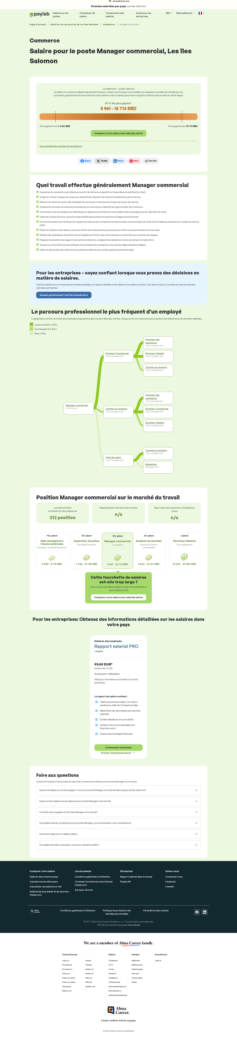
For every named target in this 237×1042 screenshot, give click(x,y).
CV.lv (111, 965)
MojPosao (136, 960)
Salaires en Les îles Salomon (74, 24)
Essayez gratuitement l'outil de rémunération (64, 295)
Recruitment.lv (115, 991)
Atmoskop (66, 986)
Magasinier (151, 464)
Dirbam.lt (112, 973)
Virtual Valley (137, 978)
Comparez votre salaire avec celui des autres (118, 133)
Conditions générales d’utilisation (92, 876)
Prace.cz (66, 973)
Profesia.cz (67, 969)
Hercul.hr (135, 973)
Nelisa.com (67, 991)
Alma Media (134, 925)
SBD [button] (168, 13)
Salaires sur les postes (60, 15)
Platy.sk (88, 982)
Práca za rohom (68, 978)
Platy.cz (88, 978)
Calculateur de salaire (87, 15)
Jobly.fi (158, 960)
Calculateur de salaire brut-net (46, 886)
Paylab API (125, 881)
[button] (201, 13)
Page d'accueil (38, 24)
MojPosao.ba (137, 965)
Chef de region (113, 457)
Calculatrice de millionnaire (44, 881)
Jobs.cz (65, 960)
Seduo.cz (89, 969)
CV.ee (111, 969)
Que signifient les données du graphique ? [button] (61, 146)
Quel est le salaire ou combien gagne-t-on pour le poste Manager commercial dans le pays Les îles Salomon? (92, 790)
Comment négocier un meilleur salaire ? (58, 834)
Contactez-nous (174, 876)
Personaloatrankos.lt (117, 986)
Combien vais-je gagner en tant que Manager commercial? (68, 812)
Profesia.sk (67, 965)
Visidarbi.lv (113, 978)
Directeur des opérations (152, 341)
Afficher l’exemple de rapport (116, 752)
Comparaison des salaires (115, 15)
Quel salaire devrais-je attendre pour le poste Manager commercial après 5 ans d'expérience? (85, 823)
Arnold (88, 960)
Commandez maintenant (118, 747)
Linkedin (169, 886)
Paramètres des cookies (156, 910)
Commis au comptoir (116, 408)
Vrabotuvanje (137, 969)
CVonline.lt (113, 960)
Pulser (134, 982)
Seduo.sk (89, 973)
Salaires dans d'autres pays (44, 876)
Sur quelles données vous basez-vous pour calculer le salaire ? (69, 844)
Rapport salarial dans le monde (136, 876)
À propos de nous (84, 890)
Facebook (170, 881)
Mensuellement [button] (184, 13)
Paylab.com (90, 986)
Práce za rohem (68, 982)
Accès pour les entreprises (143, 15)
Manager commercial (77, 405)
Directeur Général (154, 353)
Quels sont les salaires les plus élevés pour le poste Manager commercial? (75, 801)
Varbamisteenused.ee (118, 995)
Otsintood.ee (114, 982)
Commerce (109, 24)
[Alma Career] (118, 1010)
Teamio (88, 965)
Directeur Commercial (117, 353)
